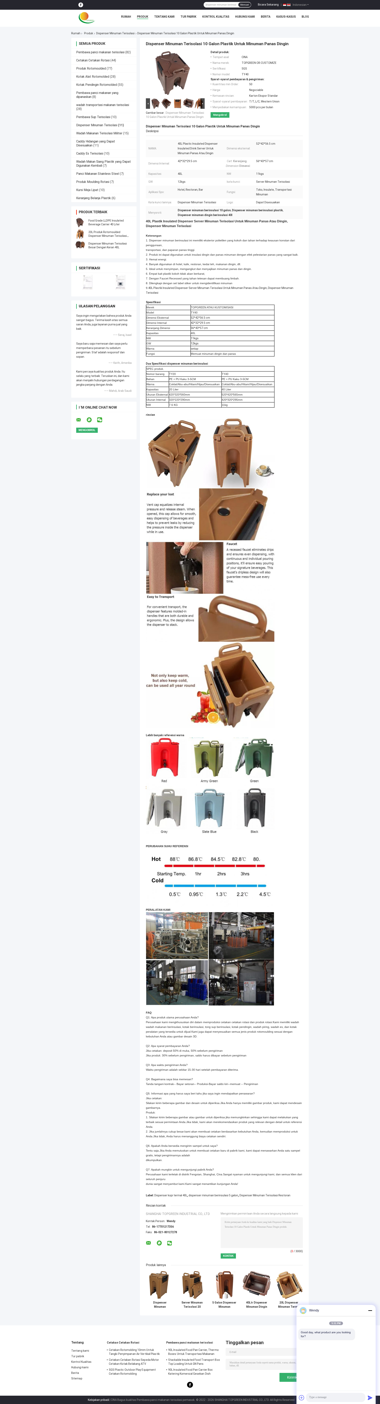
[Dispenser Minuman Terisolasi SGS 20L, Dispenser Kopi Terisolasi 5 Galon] (160, 1285)
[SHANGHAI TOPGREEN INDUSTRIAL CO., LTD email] (81, 420)
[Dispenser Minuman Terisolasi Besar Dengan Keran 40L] (80, 245)
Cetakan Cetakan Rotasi (93, 60)
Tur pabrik (188, 16)
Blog (305, 16)
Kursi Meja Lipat (87, 190)
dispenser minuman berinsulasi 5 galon (213, 1195)
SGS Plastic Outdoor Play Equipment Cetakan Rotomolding (132, 1371)
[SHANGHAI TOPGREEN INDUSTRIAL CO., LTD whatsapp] (92, 420)
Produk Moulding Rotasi (92, 182)
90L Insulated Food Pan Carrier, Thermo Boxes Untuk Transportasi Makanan (193, 1351)
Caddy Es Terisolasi (89, 153)
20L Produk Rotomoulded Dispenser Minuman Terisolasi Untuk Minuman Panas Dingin (107, 235)
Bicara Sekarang (268, 4)
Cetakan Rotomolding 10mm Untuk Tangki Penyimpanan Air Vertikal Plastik (134, 1351)
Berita (265, 16)
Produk (142, 16)
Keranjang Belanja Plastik (93, 198)
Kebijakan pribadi (98, 1399)
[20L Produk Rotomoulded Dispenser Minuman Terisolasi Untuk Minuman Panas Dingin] (80, 234)
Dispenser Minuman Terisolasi (115, 33)
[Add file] (301, 1397)
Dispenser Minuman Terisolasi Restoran (264, 1195)
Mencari (244, 4)
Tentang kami (164, 16)
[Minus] (370, 1310)
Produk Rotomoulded (91, 68)
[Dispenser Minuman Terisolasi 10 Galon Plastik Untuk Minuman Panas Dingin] (173, 74)
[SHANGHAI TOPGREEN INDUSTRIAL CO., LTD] (87, 18)
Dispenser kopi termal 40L (170, 1195)
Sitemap (76, 1378)
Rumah (126, 16)
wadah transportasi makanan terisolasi (102, 105)
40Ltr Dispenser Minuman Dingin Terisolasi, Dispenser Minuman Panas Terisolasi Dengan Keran (256, 1304)
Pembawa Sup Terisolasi (93, 117)
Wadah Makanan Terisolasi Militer (99, 133)
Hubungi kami (245, 16)
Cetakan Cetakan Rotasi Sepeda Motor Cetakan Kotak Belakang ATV (134, 1361)
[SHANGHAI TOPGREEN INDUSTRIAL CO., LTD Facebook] (80, 4)
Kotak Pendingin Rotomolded (96, 85)
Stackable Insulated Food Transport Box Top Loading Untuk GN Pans (194, 1361)
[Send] (370, 1397)
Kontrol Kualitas (215, 16)
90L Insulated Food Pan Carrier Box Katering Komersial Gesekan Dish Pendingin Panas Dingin (190, 1372)
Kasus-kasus (286, 16)
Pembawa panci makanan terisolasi (100, 52)
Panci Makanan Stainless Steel (97, 174)
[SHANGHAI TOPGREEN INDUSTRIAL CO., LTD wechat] (102, 420)
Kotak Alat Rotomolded (92, 76)
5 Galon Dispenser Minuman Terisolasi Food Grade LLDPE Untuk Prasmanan (224, 1304)
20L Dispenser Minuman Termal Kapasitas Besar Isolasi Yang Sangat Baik (289, 1304)
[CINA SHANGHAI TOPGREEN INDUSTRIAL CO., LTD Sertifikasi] (87, 282)
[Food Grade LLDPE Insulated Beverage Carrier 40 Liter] (80, 222)
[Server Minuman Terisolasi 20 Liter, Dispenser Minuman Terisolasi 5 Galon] (192, 1285)
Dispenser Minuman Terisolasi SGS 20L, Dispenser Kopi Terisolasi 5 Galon (160, 1304)
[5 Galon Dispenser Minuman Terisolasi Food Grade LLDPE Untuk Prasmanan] (224, 1285)
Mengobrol (220, 114)
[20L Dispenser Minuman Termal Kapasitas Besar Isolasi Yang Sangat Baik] (289, 1285)
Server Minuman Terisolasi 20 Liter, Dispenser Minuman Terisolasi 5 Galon (192, 1304)
